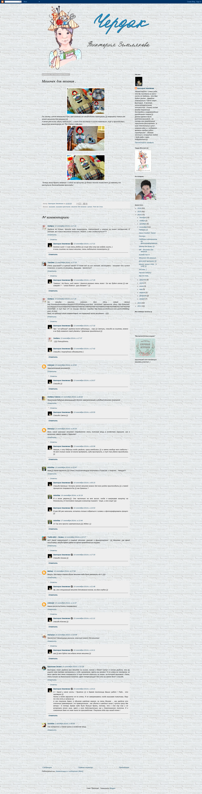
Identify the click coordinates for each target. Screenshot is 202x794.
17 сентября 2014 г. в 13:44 (72, 520)
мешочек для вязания (78, 207)
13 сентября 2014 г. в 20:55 (84, 412)
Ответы (53, 239)
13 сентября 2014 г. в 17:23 (66, 262)
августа (142, 280)
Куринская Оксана (54, 667)
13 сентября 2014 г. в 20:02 (72, 397)
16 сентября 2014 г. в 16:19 (72, 495)
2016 (139, 208)
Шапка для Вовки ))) (147, 246)
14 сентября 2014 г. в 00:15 (84, 483)
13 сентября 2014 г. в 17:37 (71, 338)
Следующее (47, 767)
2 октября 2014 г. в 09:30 (65, 724)
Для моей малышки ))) (147, 261)
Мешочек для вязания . (148, 258)
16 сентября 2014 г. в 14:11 (84, 650)
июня (141, 286)
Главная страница (85, 767)
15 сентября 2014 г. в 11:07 (66, 603)
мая (141, 289)
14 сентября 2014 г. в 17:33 (84, 555)
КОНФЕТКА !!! (144, 255)
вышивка (52, 207)
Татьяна (50, 262)
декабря (142, 217)
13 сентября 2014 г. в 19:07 (84, 380)
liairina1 (50, 571)
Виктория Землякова (61, 244)
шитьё (89, 207)
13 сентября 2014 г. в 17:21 (84, 244)
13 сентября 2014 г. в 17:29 (84, 280)
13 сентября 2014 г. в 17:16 (65, 226)
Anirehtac (50, 467)
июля (141, 283)
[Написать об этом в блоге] (80, 204)
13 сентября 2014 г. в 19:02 (66, 365)
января (142, 299)
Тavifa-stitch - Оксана (55, 537)
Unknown (50, 365)
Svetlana (50, 226)
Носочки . (142, 236)
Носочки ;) (143, 269)
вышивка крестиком (63, 207)
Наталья (50, 429)
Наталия (51, 635)
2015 (139, 211)
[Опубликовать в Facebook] (84, 204)
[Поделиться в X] (82, 204)
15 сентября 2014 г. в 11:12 (84, 618)
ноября (142, 221)
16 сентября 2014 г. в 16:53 (84, 508)
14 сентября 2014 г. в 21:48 (84, 586)
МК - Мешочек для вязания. (146, 251)
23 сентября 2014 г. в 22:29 (73, 667)
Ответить (51, 235)
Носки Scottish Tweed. (147, 233)
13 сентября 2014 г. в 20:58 (84, 446)
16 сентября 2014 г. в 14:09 (66, 635)
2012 (139, 306)
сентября (143, 227)
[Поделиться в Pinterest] (86, 204)
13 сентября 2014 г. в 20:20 (66, 429)
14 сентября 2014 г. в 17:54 (65, 571)
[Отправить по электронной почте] (77, 204)
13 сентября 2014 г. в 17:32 (84, 326)
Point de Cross (98, 207)
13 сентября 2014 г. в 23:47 (66, 467)
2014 (139, 215)
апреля (142, 292)
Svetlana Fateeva (53, 397)
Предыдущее (124, 767)
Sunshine (50, 724)
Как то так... (144, 276)
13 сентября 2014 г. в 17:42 (84, 349)
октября (143, 224)
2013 (139, 303)
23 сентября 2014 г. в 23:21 (84, 689)
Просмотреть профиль (144, 142)
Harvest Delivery (145, 273)
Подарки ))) (143, 230)
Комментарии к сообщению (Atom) (69, 771)
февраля (143, 296)
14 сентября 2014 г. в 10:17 (75, 537)
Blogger (112, 788)
